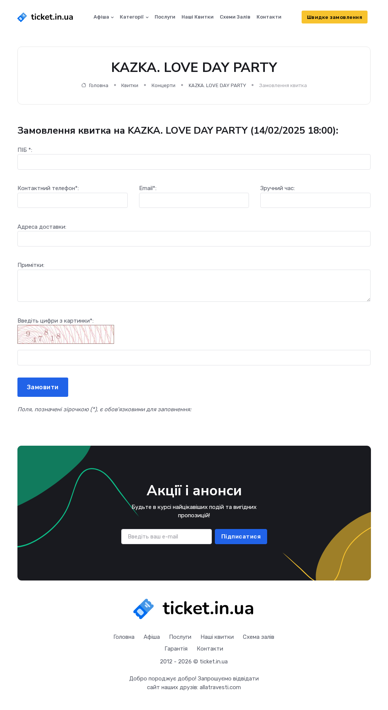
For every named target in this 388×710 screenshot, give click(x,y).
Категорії (132, 17)
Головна (98, 85)
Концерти (163, 85)
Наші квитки (197, 17)
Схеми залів (235, 17)
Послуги (165, 17)
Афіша (101, 17)
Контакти (269, 17)
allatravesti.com (220, 687)
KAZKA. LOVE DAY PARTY (217, 85)
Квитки (129, 85)
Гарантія (176, 648)
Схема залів (258, 637)
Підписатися (241, 536)
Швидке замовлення (335, 17)
